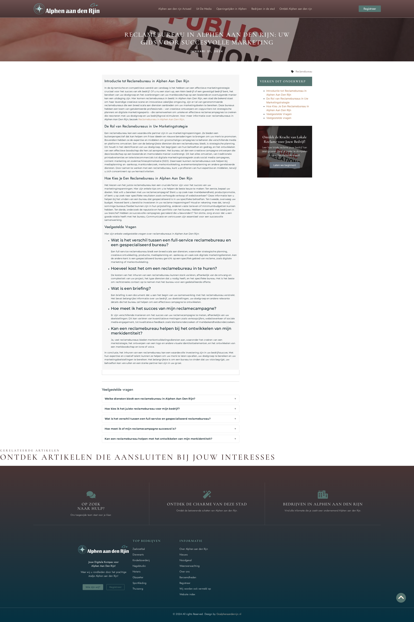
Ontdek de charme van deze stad (207, 504)
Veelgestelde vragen (278, 118)
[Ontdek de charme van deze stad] (207, 495)
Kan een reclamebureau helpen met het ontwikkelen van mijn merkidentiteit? (171, 438)
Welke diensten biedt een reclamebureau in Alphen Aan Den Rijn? (171, 398)
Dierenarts (138, 554)
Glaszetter (138, 577)
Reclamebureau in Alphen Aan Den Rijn (161, 119)
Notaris (136, 571)
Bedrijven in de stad (263, 9)
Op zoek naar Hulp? (91, 506)
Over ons (185, 571)
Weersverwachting (190, 566)
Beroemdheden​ (188, 577)
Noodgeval (186, 560)
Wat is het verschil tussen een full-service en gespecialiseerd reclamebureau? (171, 418)
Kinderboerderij (141, 560)
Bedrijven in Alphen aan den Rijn (323, 504)
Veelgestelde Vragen (279, 114)
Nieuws (184, 554)
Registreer (185, 583)
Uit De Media (204, 9)
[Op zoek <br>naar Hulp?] (91, 495)
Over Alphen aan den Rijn (194, 549)
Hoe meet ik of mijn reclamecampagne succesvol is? (171, 428)
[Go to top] (401, 597)
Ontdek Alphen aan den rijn (295, 9)
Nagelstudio (139, 566)
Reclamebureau (304, 71)
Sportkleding (139, 583)
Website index (187, 594)
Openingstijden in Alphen (231, 9)
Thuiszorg (138, 589)
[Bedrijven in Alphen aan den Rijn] (323, 495)
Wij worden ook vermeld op (195, 589)
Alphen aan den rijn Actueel (174, 9)
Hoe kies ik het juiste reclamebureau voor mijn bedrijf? (171, 408)
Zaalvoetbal (139, 549)
